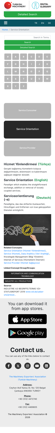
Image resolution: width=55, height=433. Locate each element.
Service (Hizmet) (12, 253)
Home (5, 29)
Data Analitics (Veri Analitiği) (35, 253)
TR (36, 23)
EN (42, 23)
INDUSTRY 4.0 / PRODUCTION (18, 281)
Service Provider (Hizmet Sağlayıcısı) (22, 263)
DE (49, 23)
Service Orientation (18, 180)
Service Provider (27, 148)
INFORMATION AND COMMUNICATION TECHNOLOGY (27, 274)
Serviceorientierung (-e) (19, 197)
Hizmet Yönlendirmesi (20, 164)
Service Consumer (27, 110)
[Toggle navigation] (5, 23)
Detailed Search (27, 14)
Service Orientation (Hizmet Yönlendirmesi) (25, 250)
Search (27, 42)
